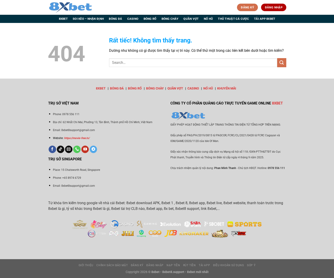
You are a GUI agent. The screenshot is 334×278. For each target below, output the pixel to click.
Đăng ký (137, 265)
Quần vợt (191, 18)
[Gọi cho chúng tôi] (77, 149)
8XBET (101, 88)
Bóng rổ (150, 18)
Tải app (204, 265)
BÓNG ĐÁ (117, 88)
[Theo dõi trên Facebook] (52, 149)
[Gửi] (281, 62)
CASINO (193, 88)
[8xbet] (70, 7)
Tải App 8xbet (264, 18)
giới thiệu (86, 265)
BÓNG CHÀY (155, 88)
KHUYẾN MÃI (226, 88)
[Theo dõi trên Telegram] (93, 149)
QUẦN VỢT (175, 88)
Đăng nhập (155, 265)
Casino (133, 18)
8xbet (63, 18)
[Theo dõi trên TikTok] (60, 149)
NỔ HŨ (208, 88)
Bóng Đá (115, 18)
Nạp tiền (173, 265)
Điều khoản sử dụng (228, 265)
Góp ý (251, 265)
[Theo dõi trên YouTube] (85, 149)
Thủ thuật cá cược (233, 18)
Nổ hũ (208, 18)
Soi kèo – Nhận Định (88, 18)
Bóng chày (170, 18)
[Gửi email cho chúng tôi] (68, 149)
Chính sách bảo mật (112, 265)
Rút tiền (189, 265)
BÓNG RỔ (135, 88)
